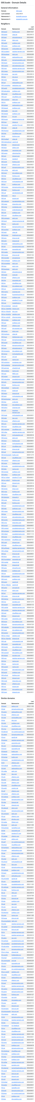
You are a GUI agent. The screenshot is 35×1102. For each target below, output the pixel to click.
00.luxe (3, 819)
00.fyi (3, 932)
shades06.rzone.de (21, 19)
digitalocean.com (17, 337)
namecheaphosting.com (19, 1068)
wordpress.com (16, 207)
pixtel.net (15, 391)
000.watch (4, 644)
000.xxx (3, 486)
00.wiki (3, 774)
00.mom (3, 963)
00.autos (4, 712)
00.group (4, 845)
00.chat (3, 717)
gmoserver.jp (16, 258)
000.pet (3, 452)
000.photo (4, 489)
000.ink (3, 385)
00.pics (3, 966)
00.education (5, 946)
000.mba (4, 565)
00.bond (3, 749)
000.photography (6, 455)
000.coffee (4, 170)
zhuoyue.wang (16, 317)
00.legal (3, 969)
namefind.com (16, 828)
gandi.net (15, 142)
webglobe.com (16, 85)
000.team (4, 393)
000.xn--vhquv (5, 636)
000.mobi (4, 681)
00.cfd (3, 1037)
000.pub (3, 340)
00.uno (3, 881)
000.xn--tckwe (5, 477)
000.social (4, 525)
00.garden (4, 836)
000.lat (3, 593)
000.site (3, 443)
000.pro (3, 664)
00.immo (4, 1042)
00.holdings (4, 1020)
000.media (4, 252)
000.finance (4, 131)
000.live (3, 179)
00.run (3, 986)
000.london (4, 187)
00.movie (4, 825)
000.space (4, 421)
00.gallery (4, 1000)
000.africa (4, 494)
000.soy (3, 506)
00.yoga (3, 910)
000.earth (4, 88)
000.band (4, 32)
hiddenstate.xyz (16, 955)
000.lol (3, 184)
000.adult (4, 43)
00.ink (3, 867)
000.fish (3, 133)
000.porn (4, 297)
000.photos (4, 235)
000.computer (5, 576)
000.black (4, 63)
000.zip (3, 573)
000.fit (3, 136)
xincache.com (16, 568)
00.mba (3, 802)
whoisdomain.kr (17, 37)
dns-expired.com (17, 328)
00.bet (3, 709)
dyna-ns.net (15, 238)
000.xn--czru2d (5, 317)
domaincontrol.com (18, 63)
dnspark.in (15, 497)
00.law (3, 856)
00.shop (3, 1057)
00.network (4, 808)
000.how (4, 122)
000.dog (3, 266)
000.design (4, 114)
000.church (4, 125)
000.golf (3, 328)
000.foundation (6, 559)
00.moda (4, 884)
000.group (4, 331)
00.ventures (4, 887)
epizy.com (15, 266)
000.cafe (4, 60)
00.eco (3, 737)
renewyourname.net (18, 119)
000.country (4, 610)
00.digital (4, 980)
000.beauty (4, 108)
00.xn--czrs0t (5, 972)
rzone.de (14, 275)
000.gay (3, 323)
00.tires (3, 1099)
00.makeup (4, 797)
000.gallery (4, 150)
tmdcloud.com (16, 235)
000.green (4, 244)
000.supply (4, 667)
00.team (3, 873)
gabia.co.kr (15, 706)
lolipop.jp (15, 122)
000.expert (4, 605)
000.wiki (3, 503)
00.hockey (4, 1054)
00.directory (4, 912)
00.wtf (3, 791)
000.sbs (3, 449)
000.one (3, 483)
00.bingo (4, 1093)
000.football (5, 139)
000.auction (4, 229)
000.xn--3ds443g (6, 309)
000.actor (4, 588)
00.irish (3, 768)
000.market (4, 562)
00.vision (4, 1059)
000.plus (4, 441)
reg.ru (14, 196)
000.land (4, 221)
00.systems (4, 1014)
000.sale (3, 294)
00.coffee (4, 1062)
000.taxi (3, 391)
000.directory (5, 497)
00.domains (4, 1009)
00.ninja (3, 1065)
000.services (5, 368)
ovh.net (14, 357)
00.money (4, 929)
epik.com (15, 54)
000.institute (5, 388)
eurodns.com (16, 655)
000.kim (3, 272)
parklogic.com (16, 508)
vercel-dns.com (16, 150)
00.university (5, 879)
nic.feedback (15, 1025)
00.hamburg (5, 847)
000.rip (3, 283)
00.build (3, 1090)
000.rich (3, 678)
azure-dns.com (16, 743)
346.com (14, 893)
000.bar (3, 514)
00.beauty (4, 751)
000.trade (4, 415)
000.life (3, 280)
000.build (4, 672)
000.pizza (4, 438)
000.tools (4, 537)
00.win (3, 777)
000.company (5, 218)
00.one (3, 907)
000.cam (4, 590)
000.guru (4, 568)
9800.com (15, 374)
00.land (3, 983)
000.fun (3, 602)
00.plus (3, 898)
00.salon (4, 938)
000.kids (3, 545)
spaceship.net (16, 249)
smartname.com (16, 746)
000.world (4, 164)
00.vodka (4, 771)
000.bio (3, 57)
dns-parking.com (17, 653)
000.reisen (4, 376)
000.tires (4, 689)
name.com (15, 359)
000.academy (5, 51)
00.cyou (3, 729)
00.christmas (5, 1051)
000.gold (4, 326)
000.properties (5, 263)
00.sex (3, 853)
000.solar (4, 650)
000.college (4, 551)
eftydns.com (15, 819)
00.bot (3, 1074)
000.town (4, 692)
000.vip (3, 435)
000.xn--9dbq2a (6, 585)
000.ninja (4, 207)
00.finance (4, 760)
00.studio (4, 1085)
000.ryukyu (4, 292)
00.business (5, 828)
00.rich (3, 1079)
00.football (4, 765)
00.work (3, 782)
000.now (4, 658)
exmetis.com (16, 602)
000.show (4, 354)
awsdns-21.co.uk (17, 300)
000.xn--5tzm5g (6, 638)
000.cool (4, 97)
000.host (4, 116)
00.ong (3, 1031)
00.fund (3, 1040)
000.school (4, 675)
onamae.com (16, 292)
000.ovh (3, 357)
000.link (3, 176)
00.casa (3, 715)
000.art (3, 82)
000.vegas (4, 511)
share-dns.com (16, 204)
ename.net (15, 198)
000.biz (3, 77)
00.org (3, 816)
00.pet (3, 904)
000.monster (5, 258)
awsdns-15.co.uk (17, 125)
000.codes (4, 619)
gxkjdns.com (16, 314)
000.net (3, 198)
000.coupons (5, 99)
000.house (4, 119)
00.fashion (4, 794)
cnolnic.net (15, 788)
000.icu (3, 224)
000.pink (4, 241)
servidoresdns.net (17, 193)
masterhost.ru (16, 303)
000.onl (3, 446)
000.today (4, 405)
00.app (3, 864)
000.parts (4, 359)
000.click (4, 80)
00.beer (3, 799)
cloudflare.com (16, 94)
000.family (4, 647)
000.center (4, 596)
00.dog (3, 977)
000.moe (4, 426)
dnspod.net (15, 241)
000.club (4, 128)
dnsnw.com (15, 309)
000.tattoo (4, 475)
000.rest (3, 277)
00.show (3, 994)
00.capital (4, 927)
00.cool (3, 746)
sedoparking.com (17, 57)
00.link (3, 1023)
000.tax (3, 554)
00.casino (4, 989)
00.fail (3, 743)
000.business (5, 269)
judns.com (15, 224)
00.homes (4, 757)
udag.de (14, 34)
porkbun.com (16, 43)
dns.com (15, 311)
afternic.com (16, 164)
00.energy (4, 740)
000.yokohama (5, 540)
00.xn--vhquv (5, 952)
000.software (5, 548)
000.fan (3, 661)
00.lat (3, 1096)
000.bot (3, 684)
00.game (4, 992)
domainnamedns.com (18, 60)
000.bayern (4, 49)
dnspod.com (16, 692)
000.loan (4, 181)
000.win (3, 156)
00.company (5, 814)
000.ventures (5, 429)
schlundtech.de (16, 49)
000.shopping (5, 351)
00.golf (3, 842)
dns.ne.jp (15, 77)
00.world (4, 788)
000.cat (3, 193)
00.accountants (6, 921)
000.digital (4, 655)
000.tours (4, 621)
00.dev (3, 833)
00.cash (3, 1076)
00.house (4, 918)
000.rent (3, 613)
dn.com (14, 116)
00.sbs (3, 901)
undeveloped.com (17, 210)
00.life (3, 830)
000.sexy (4, 348)
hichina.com (16, 32)
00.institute (4, 870)
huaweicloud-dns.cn (18, 294)
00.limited (4, 1082)
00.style (3, 924)
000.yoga (4, 491)
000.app (3, 374)
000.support (5, 653)
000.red (3, 458)
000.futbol (4, 534)
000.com (4, 215)
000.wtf (3, 167)
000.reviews (4, 320)
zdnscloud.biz (16, 153)
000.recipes (4, 472)
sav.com (14, 74)
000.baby (4, 571)
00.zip (3, 1048)
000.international (6, 142)
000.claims (4, 74)
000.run (3, 289)
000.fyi (3, 102)
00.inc (3, 1028)
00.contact (4, 726)
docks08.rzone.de (21, 16)
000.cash (4, 542)
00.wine (3, 780)
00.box (3, 1006)
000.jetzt (4, 232)
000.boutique (5, 54)
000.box (3, 616)
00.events (4, 997)
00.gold (3, 839)
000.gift (3, 410)
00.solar (3, 859)
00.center (4, 734)
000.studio (4, 466)
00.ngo (3, 1034)
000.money (4, 255)
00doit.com (15, 822)
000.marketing (5, 365)
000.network (5, 201)
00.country (4, 955)
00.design (4, 754)
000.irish (4, 145)
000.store (4, 463)
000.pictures (5, 531)
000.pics (3, 238)
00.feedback (5, 1025)
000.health (4, 111)
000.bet (3, 40)
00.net (3, 805)
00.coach (4, 1071)
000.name (4, 196)
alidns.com (15, 147)
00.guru (3, 1003)
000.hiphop (4, 599)
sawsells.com (16, 1088)
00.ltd (3, 1017)
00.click (3, 723)
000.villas (4, 432)
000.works (4, 520)
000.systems (5, 371)
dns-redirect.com (17, 173)
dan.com (15, 418)
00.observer (4, 1068)
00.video (3, 890)
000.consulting (5, 85)
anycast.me (15, 588)
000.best (4, 37)
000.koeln (19, 11)
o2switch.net (16, 368)
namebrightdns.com (18, 201)
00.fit (2, 763)
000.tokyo (4, 407)
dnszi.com (15, 489)
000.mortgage (5, 261)
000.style (4, 517)
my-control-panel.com (18, 732)
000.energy (4, 633)
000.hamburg (5, 334)
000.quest (4, 342)
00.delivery (4, 732)
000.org (3, 227)
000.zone (4, 500)
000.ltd (3, 246)
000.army (4, 624)
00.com (3, 811)
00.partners (4, 941)
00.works (4, 785)
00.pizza (3, 895)
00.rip (3, 1045)
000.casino (4, 66)
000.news (4, 204)
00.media (4, 822)
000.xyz (3, 686)
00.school (4, 862)
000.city (3, 212)
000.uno (3, 424)
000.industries (5, 379)
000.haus (4, 337)
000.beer (4, 190)
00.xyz (3, 935)
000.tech (4, 396)
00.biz (3, 720)
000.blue (4, 147)
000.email (4, 94)
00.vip (3, 893)
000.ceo (3, 303)
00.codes (4, 975)
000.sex (3, 345)
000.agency (4, 460)
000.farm (4, 173)
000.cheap (4, 71)
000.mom (4, 579)
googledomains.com (18, 88)
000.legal (4, 630)
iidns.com (15, 40)
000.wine (4, 159)
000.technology (6, 399)
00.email (4, 958)
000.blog (4, 556)
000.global (4, 105)
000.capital (4, 607)
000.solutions (5, 362)
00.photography (6, 1011)
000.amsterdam (6, 306)
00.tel (3, 876)
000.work (4, 162)
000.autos (4, 46)
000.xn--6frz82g (6, 314)
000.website (5, 627)
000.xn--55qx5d (6, 311)
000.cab (3, 641)
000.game (4, 669)
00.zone (3, 915)
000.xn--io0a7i (5, 480)
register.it (15, 159)
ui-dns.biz (15, 402)
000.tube (4, 418)
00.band (3, 706)
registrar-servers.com (18, 51)
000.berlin (4, 34)
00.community (5, 960)
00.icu (3, 1088)
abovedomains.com (18, 66)
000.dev (3, 300)
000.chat (4, 68)
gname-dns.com (16, 729)
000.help (4, 508)
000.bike (3, 469)
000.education (5, 91)
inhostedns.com (16, 1000)
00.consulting (5, 944)
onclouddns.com (17, 717)
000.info (3, 382)
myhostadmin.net (17, 181)
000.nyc (3, 210)
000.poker (4, 249)
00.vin (3, 949)
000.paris (4, 582)
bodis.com (15, 455)
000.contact (4, 528)
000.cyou (4, 523)
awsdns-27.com (17, 477)
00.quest (4, 850)
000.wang (4, 153)
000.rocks (4, 286)
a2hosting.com (16, 876)
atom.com (15, 331)
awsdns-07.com (16, 833)
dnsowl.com (16, 145)
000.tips (3, 402)
